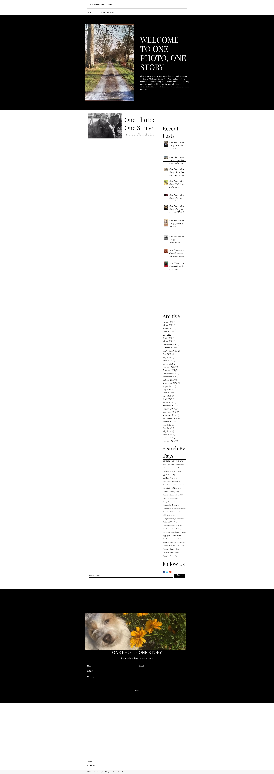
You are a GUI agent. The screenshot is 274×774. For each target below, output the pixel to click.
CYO (171, 512)
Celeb (164, 515)
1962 (181, 461)
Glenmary (166, 552)
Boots (175, 502)
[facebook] (88, 765)
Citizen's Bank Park (169, 525)
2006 (172, 464)
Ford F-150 (176, 546)
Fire (170, 546)
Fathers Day (181, 542)
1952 (177, 461)
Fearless (165, 546)
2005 (168, 464)
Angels (173, 471)
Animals (178, 471)
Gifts (177, 549)
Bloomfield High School (170, 498)
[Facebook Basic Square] (164, 572)
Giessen (172, 549)
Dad (173, 529)
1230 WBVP (166, 461)
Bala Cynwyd (167, 481)
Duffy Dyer (166, 536)
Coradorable (167, 529)
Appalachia (166, 475)
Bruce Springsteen (180, 508)
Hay (175, 556)
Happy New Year (168, 556)
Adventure (166, 468)
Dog (164, 532)
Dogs (168, 532)
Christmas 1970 (167, 522)
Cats (175, 512)
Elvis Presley (167, 539)
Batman (176, 485)
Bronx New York (168, 508)
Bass (170, 485)
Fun (183, 546)
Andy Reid (166, 471)
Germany (165, 549)
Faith (179, 539)
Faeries (174, 539)
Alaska (180, 468)
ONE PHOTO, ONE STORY (100, 4)
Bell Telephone (176, 488)
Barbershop (176, 481)
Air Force (173, 468)
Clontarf (179, 525)
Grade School (174, 552)
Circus (176, 522)
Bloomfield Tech (168, 502)
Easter (179, 536)
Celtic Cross (171, 515)
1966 (164, 464)
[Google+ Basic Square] (170, 572)
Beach (182, 485)
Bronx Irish (175, 505)
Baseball (165, 485)
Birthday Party (174, 491)
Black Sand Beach (168, 495)
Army (173, 475)
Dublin (184, 532)
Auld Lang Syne (168, 478)
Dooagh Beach (175, 532)
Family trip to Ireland (169, 542)
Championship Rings (169, 519)
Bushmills (166, 512)
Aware (176, 478)
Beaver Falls (166, 488)
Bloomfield (179, 495)
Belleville (165, 491)
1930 (173, 461)
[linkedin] (94, 765)
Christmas (180, 519)
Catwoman (181, 512)
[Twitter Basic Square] (167, 572)
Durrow (173, 536)
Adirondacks (179, 464)
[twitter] (91, 765)
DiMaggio (179, 529)
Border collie (167, 505)
